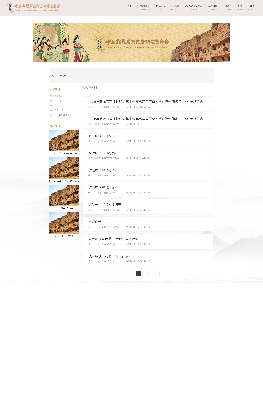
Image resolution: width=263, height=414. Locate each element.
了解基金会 (144, 8)
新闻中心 (160, 8)
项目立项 (58, 105)
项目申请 (58, 110)
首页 (129, 8)
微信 (227, 8)
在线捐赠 (213, 8)
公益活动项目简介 (63, 115)
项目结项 (58, 100)
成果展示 (58, 95)
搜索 (252, 8)
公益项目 (174, 8)
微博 (240, 8)
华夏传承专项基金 (193, 8)
